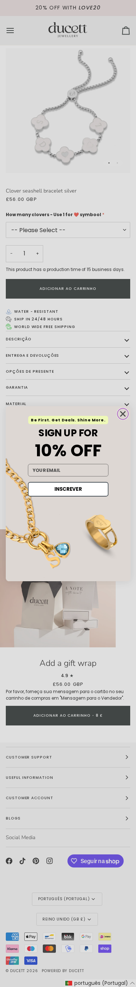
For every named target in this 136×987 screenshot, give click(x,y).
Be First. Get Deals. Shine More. (68, 419)
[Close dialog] (122, 414)
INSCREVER (68, 488)
